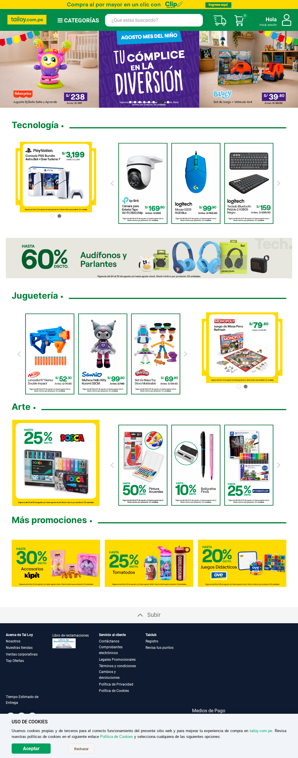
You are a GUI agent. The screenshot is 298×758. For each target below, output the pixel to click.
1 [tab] (130, 102)
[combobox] (154, 20)
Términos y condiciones (117, 666)
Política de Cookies (114, 691)
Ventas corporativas (22, 654)
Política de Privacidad (116, 684)
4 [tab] (144, 102)
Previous (113, 183)
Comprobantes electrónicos (111, 650)
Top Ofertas (15, 661)
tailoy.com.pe (261, 731)
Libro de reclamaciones (70, 635)
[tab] (29, 703)
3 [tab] (140, 102)
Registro (152, 641)
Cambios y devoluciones (109, 675)
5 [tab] (149, 102)
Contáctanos (109, 641)
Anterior (6, 69)
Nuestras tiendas (19, 648)
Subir (154, 614)
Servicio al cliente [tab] (112, 635)
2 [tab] (135, 102)
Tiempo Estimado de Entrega (22, 700)
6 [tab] (153, 102)
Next (278, 183)
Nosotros (13, 641)
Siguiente (291, 69)
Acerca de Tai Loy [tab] (19, 635)
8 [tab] (168, 102)
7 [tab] (160, 102)
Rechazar (81, 749)
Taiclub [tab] (151, 635)
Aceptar (31, 748)
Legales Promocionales (117, 660)
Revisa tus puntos (159, 648)
